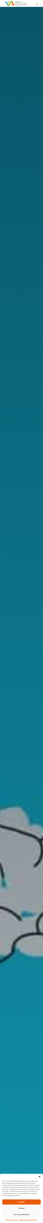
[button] (39, 1177)
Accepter (21, 1202)
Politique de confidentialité (28, 1220)
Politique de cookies (11, 1220)
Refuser (21, 1208)
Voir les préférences (21, 1214)
